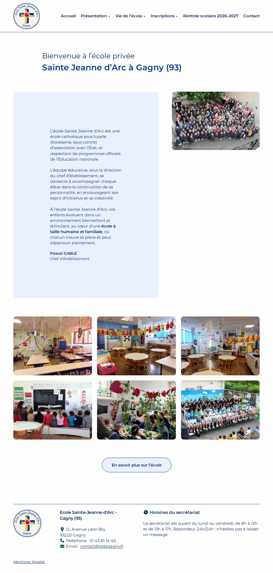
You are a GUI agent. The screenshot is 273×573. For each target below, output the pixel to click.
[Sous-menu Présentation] (109, 16)
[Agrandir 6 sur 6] (252, 387)
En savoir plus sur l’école (137, 465)
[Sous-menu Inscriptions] (177, 16)
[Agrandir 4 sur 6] (85, 387)
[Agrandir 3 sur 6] (252, 323)
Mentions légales (29, 561)
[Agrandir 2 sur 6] (169, 323)
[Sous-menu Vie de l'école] (144, 16)
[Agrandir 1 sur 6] (85, 323)
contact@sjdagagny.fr (101, 546)
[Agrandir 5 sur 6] (169, 387)
